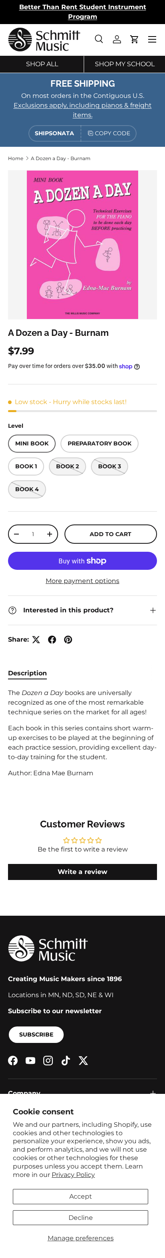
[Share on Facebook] (52, 640)
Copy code (112, 133)
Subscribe (36, 1034)
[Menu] (152, 39)
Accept (80, 1196)
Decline (80, 1217)
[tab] (27, 673)
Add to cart (110, 534)
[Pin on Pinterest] (68, 640)
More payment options (82, 581)
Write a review (82, 872)
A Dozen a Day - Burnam (61, 158)
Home (15, 158)
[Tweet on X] (36, 640)
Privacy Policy (73, 1175)
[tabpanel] (82, 733)
